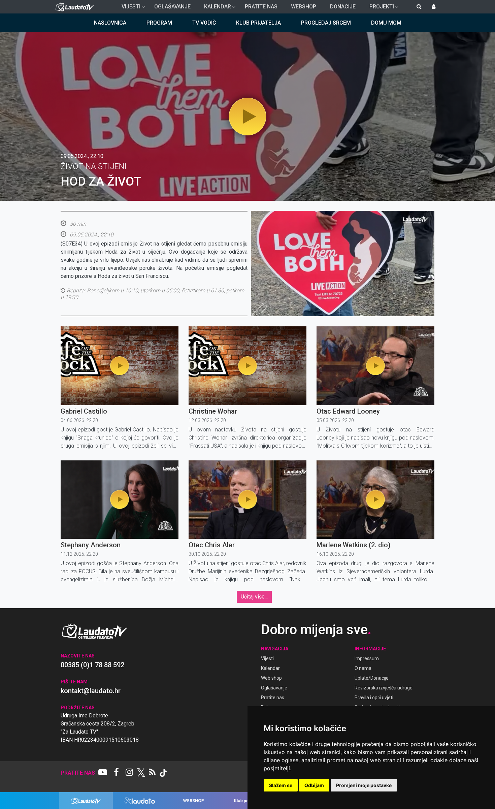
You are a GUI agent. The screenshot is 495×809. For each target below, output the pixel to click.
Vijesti (128, 8)
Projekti (379, 8)
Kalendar (215, 8)
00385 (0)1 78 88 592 (92, 665)
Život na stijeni (94, 166)
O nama (363, 668)
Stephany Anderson (91, 545)
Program (159, 23)
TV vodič (204, 23)
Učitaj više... (254, 596)
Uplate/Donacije (372, 678)
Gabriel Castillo (84, 411)
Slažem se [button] (280, 785)
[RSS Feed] (152, 773)
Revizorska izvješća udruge (383, 687)
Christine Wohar (213, 411)
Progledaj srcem (326, 23)
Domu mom (386, 23)
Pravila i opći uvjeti (374, 697)
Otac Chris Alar (212, 545)
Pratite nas (261, 6)
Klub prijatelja (258, 23)
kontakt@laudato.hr (91, 691)
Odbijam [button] (314, 785)
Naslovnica (110, 23)
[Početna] (76, 7)
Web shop (271, 678)
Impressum (367, 658)
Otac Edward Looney (348, 411)
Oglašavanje (172, 6)
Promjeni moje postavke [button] (364, 785)
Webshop (303, 6)
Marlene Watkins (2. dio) (354, 545)
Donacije (343, 6)
